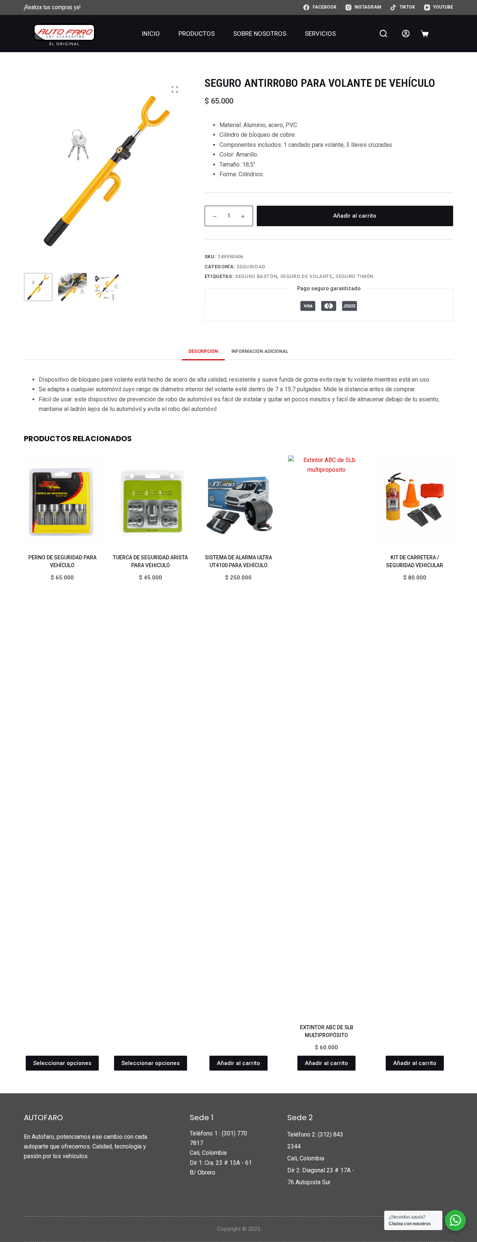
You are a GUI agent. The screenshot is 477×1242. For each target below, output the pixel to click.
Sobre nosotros (259, 33)
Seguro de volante (306, 276)
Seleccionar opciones (62, 1063)
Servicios (320, 33)
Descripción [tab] (203, 351)
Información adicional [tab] (259, 351)
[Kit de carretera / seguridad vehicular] (414, 500)
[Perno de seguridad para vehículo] (62, 500)
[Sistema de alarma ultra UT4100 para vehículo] (238, 500)
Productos (197, 33)
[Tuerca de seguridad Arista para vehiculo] (150, 500)
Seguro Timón (354, 276)
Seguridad (251, 266)
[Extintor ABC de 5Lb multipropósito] (326, 734)
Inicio (151, 33)
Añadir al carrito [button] (238, 1063)
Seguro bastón (256, 276)
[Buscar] (383, 33)
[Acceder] (406, 33)
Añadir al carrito (354, 215)
